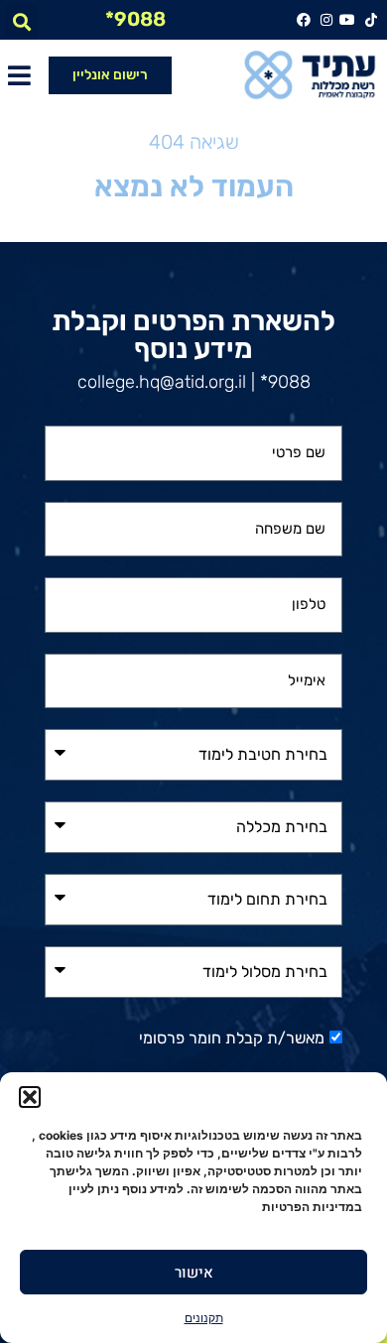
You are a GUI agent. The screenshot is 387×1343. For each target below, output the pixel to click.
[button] (30, 1097)
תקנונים (204, 1317)
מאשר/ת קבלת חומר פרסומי (231, 1038)
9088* (135, 19)
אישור (194, 1272)
